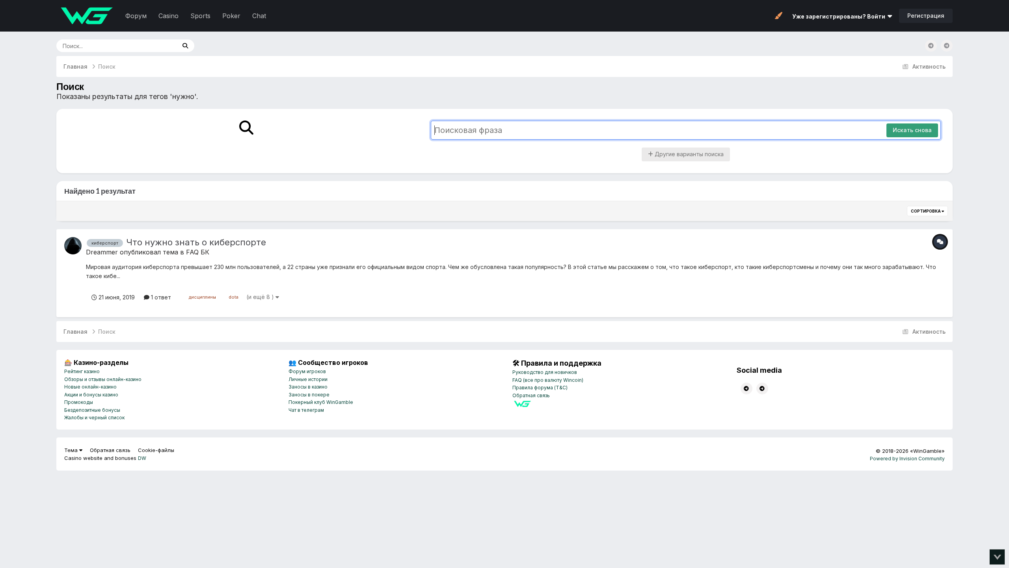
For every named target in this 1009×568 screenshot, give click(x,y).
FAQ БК (197, 252)
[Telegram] (947, 46)
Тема (71, 450)
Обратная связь (531, 395)
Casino (168, 16)
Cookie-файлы (156, 450)
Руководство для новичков (544, 372)
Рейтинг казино (82, 371)
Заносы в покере (309, 395)
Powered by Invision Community (907, 459)
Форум (136, 16)
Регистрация (925, 15)
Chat (259, 16)
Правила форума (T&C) (540, 387)
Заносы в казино (308, 387)
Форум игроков (307, 371)
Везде (158, 46)
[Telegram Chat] (931, 46)
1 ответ (160, 297)
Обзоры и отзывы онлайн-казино (102, 379)
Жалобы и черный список (94, 417)
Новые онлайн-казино (90, 387)
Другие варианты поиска (688, 154)
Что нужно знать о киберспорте (196, 242)
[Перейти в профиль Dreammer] (73, 245)
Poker (231, 16)
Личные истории (308, 379)
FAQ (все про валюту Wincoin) (547, 380)
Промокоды (78, 402)
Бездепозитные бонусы (92, 410)
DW (142, 458)
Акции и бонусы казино (91, 395)
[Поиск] (185, 45)
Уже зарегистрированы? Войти (840, 16)
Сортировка (926, 211)
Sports (200, 16)
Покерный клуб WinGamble (321, 402)
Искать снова (912, 130)
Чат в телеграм (306, 410)
